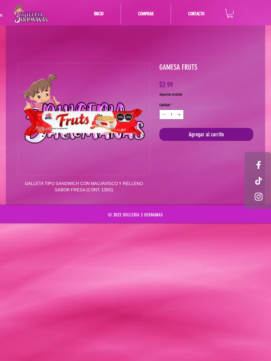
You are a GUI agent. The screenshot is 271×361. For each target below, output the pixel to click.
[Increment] (179, 114)
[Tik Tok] (258, 180)
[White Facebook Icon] (258, 165)
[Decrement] (163, 114)
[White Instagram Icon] (258, 196)
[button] (230, 13)
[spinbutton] (171, 114)
